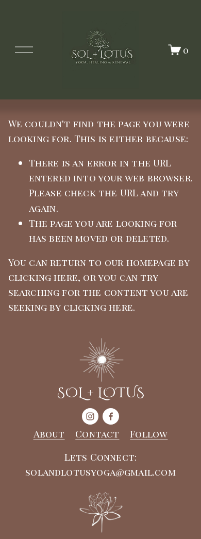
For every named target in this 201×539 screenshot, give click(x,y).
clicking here (43, 277)
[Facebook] (111, 416)
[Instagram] (90, 416)
